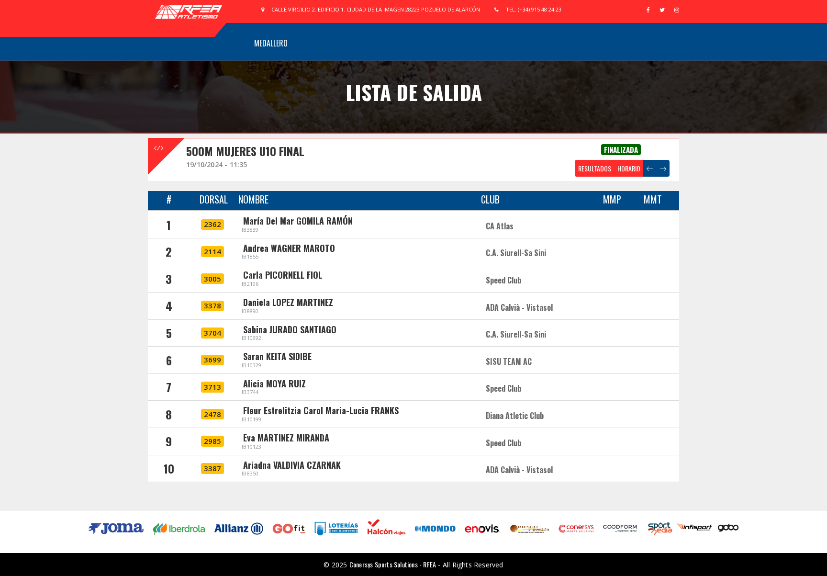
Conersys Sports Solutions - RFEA (392, 564)
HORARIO (628, 168)
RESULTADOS (594, 168)
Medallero (271, 43)
